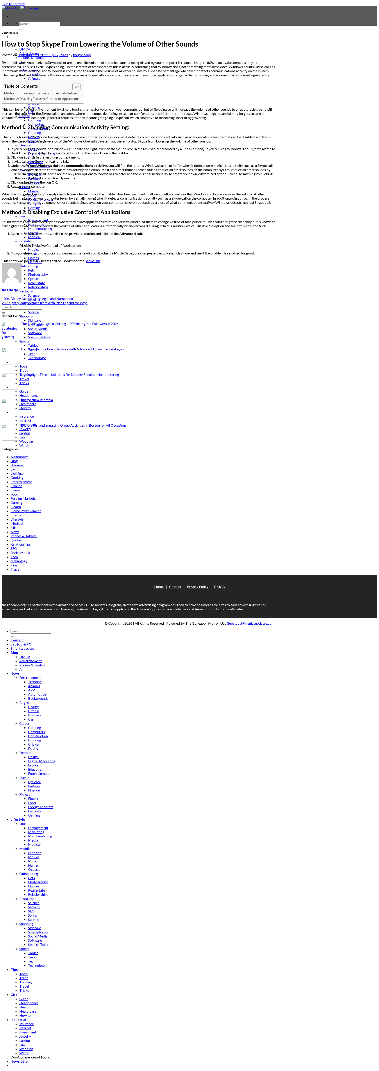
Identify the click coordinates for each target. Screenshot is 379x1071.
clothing (17, 473)
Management (38, 828)
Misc (14, 527)
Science (33, 295)
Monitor (34, 853)
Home (159, 586)
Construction (38, 736)
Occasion (35, 869)
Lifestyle (17, 519)
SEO (14, 548)
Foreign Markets (23, 498)
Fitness (24, 794)
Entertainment (21, 482)
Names (33, 258)
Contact (175, 586)
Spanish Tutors (39, 337)
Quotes (33, 278)
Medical (34, 237)
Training (25, 982)
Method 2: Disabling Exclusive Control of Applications (41, 99)
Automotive (20, 456)
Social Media (38, 328)
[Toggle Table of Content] (74, 86)
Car (31, 719)
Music (33, 861)
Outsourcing (28, 266)
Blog (14, 461)
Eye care (34, 782)
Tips (14, 362)
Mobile (24, 241)
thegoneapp (82, 55)
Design (33, 757)
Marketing (36, 832)
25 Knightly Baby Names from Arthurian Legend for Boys (45, 303)
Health (16, 507)
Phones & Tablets (32, 57)
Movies (33, 249)
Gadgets (34, 811)
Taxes (32, 957)
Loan (23, 216)
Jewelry (25, 429)
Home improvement (26, 511)
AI (21, 669)
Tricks (24, 383)
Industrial (18, 412)
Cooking (34, 132)
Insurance (26, 416)
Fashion (34, 786)
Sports (24, 341)
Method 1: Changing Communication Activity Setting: (41, 93)
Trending (35, 682)
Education (35, 769)
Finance (16, 486)
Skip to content (13, 4)
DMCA (24, 49)
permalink (92, 261)
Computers (36, 732)
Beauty (33, 707)
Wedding (26, 441)
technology (19, 561)
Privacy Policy (197, 586)
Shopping (26, 316)
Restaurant (27, 291)
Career (24, 723)
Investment (27, 1032)
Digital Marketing (41, 761)
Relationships (38, 287)
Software (35, 333)
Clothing (34, 120)
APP (31, 690)
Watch (24, 445)
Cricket (33, 744)
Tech (31, 354)
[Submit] (21, 29)
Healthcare (27, 404)
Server (33, 915)
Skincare (34, 320)
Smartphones (38, 932)
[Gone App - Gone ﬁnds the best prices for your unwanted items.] (20, 8)
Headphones (28, 395)
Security (34, 907)
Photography (38, 274)
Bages (24, 702)
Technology (37, 358)
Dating (33, 748)
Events (24, 777)
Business (17, 465)
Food (14, 494)
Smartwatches (22, 648)
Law (22, 437)
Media (33, 233)
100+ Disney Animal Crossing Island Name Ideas (38, 298)
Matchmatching (40, 228)
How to (25, 408)
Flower (33, 191)
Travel (24, 379)
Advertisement (30, 661)
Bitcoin (33, 711)
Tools (23, 366)
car (13, 469)
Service (33, 312)
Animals (34, 78)
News (15, 532)
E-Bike (33, 765)
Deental (25, 145)
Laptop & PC (21, 36)
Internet (25, 420)
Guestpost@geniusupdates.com (250, 623)
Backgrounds (38, 698)
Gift (14, 387)
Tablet (33, 345)
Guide (23, 391)
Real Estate (36, 283)
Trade (23, 370)
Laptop (24, 433)
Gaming (34, 208)
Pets (31, 270)
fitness (16, 490)
